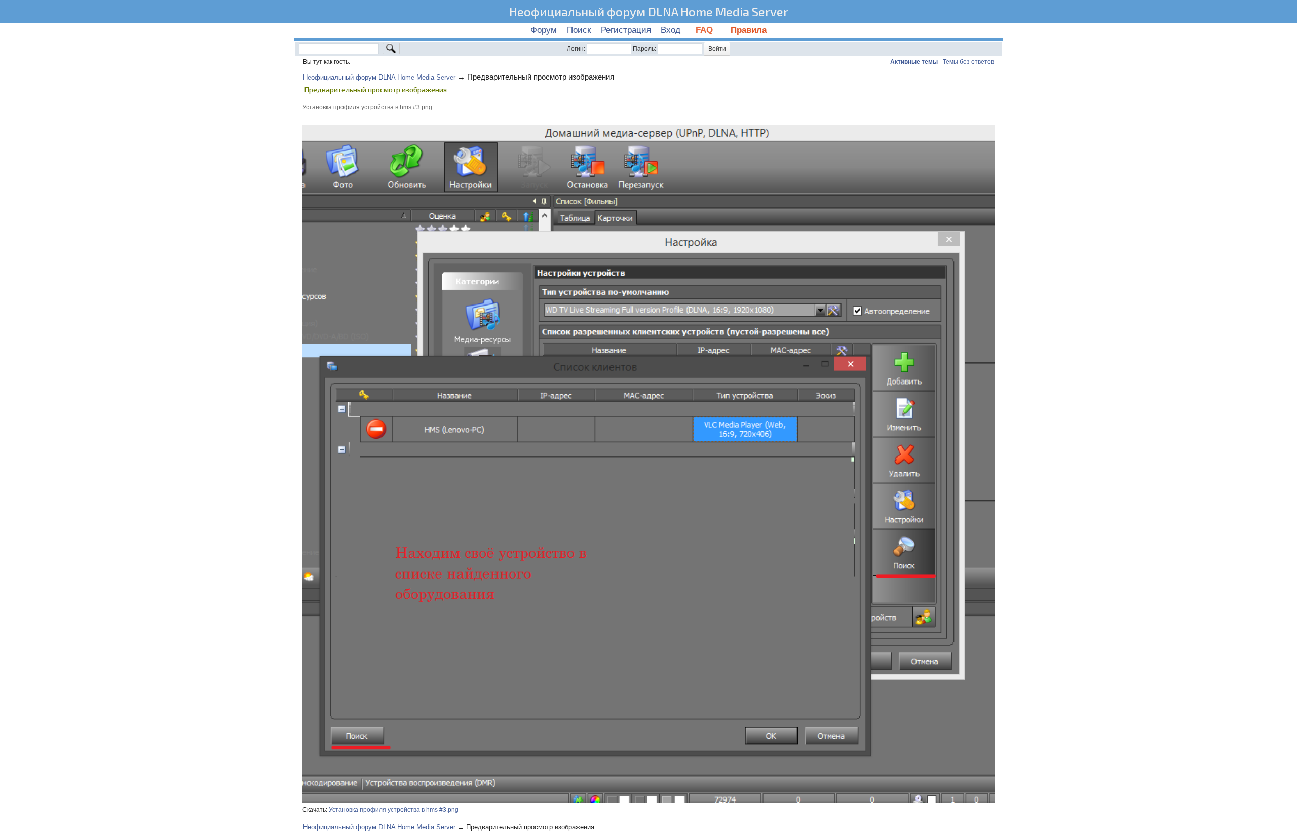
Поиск (579, 30)
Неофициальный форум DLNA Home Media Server (648, 11)
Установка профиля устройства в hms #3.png (394, 809)
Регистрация (626, 30)
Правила (749, 30)
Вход (670, 30)
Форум (543, 30)
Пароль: (644, 48)
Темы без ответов (968, 61)
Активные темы (914, 61)
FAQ (705, 30)
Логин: (576, 48)
